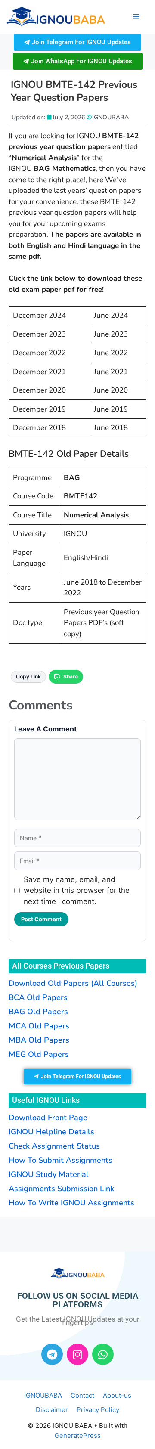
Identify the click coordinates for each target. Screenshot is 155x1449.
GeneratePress (78, 1435)
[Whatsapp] (103, 1354)
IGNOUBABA (43, 1395)
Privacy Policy (98, 1410)
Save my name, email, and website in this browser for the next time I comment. (77, 890)
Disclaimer (52, 1410)
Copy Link (28, 676)
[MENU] (136, 17)
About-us (117, 1395)
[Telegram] (52, 1354)
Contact (82, 1395)
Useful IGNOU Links (46, 1100)
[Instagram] (77, 1354)
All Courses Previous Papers (60, 965)
